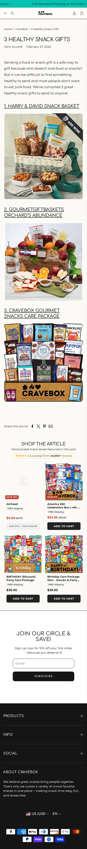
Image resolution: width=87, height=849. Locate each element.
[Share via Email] (51, 426)
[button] (5, 13)
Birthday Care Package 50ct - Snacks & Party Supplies (63, 580)
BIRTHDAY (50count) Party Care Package (21, 578)
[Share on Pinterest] (44, 426)
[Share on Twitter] (38, 426)
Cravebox (22, 29)
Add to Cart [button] (64, 526)
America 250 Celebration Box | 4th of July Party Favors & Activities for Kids (64, 509)
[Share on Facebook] (32, 426)
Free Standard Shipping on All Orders (48, 3)
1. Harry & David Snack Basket (41, 106)
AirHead (12, 504)
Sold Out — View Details (23, 526)
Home (8, 29)
